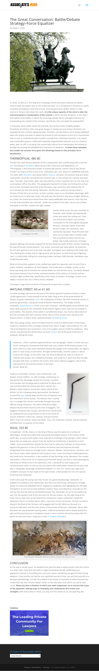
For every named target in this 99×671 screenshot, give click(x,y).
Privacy (46, 667)
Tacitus (54, 332)
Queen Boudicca (27, 305)
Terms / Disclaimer (32, 667)
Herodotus (29, 165)
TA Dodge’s (56, 516)
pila (22, 395)
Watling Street (61, 318)
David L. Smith (19, 28)
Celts (37, 299)
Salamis (51, 175)
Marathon (27, 175)
